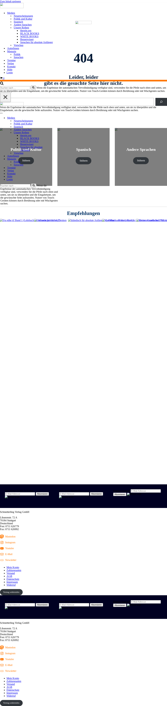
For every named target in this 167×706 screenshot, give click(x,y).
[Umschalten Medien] (57, 118)
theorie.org (25, 30)
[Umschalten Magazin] (57, 159)
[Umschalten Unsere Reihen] (57, 132)
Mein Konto (13, 567)
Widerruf (11, 585)
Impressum (12, 582)
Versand (11, 573)
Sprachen (18, 57)
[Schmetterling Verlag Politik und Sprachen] (83, 6)
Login (10, 72)
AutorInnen (13, 48)
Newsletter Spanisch (69, 490)
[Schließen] (5, 97)
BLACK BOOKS (29, 33)
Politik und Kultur (23, 18)
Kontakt (11, 66)
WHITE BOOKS (29, 36)
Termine (11, 60)
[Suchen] (2, 84)
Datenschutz (13, 579)
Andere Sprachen (23, 24)
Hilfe (9, 69)
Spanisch (18, 21)
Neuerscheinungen (23, 15)
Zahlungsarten (14, 570)
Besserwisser (27, 39)
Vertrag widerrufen (11, 592)
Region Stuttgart (121, 490)
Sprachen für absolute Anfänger (36, 42)
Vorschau (18, 45)
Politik (17, 54)
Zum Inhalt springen (10, 1)
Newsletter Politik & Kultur (19, 490)
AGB (9, 576)
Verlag (10, 63)
